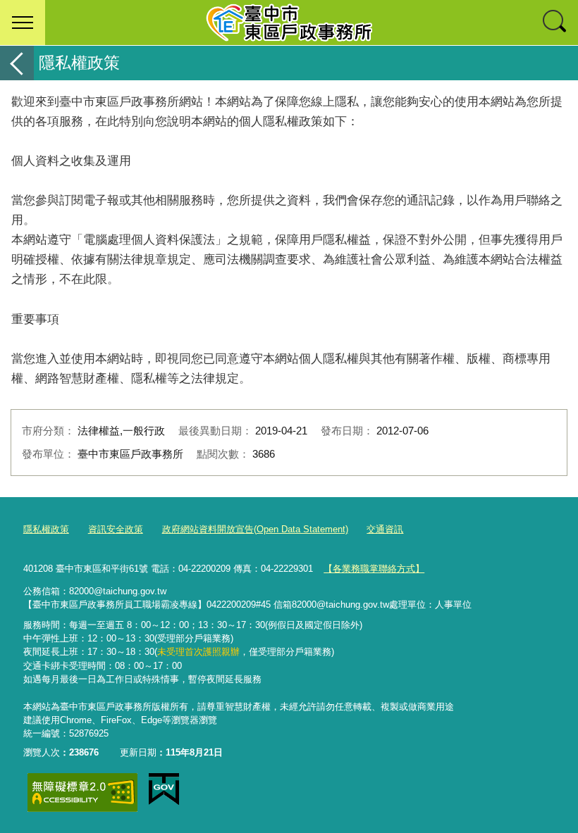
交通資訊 (385, 529)
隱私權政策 (46, 529)
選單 (22, 22)
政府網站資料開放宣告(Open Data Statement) (255, 529)
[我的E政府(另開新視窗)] (164, 789)
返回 (17, 63)
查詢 (555, 22)
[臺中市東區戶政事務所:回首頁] (289, 22)
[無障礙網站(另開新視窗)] (82, 792)
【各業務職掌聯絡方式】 (374, 568)
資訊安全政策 (115, 529)
